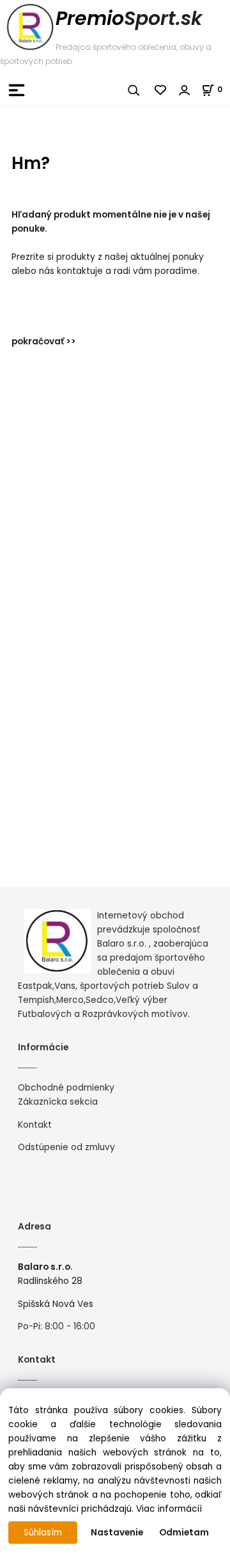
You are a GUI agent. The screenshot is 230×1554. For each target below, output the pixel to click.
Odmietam (184, 1532)
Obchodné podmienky (66, 1088)
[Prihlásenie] (184, 90)
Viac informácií (169, 1509)
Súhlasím (43, 1532)
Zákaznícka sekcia (58, 1102)
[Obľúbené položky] (161, 90)
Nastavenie (117, 1532)
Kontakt (35, 1125)
